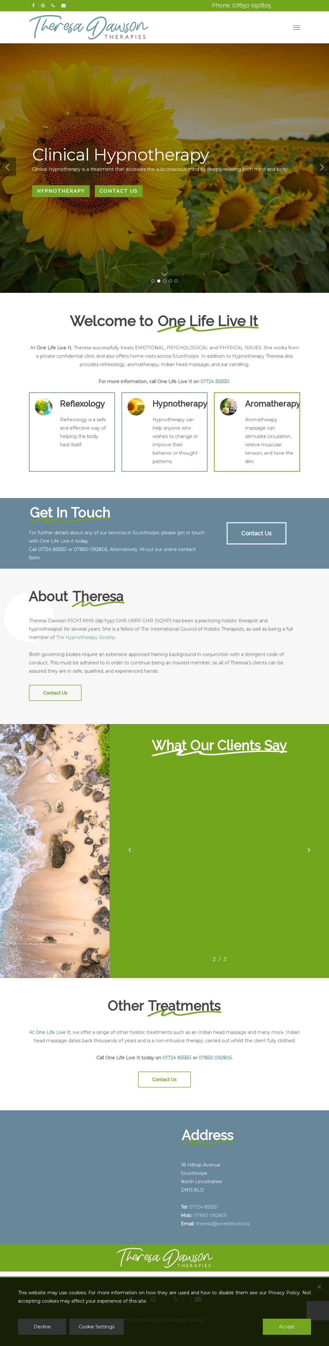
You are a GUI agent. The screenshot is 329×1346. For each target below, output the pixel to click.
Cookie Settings (96, 1327)
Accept (287, 1327)
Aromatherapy (61, 195)
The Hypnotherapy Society (85, 637)
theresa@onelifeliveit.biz (223, 1224)
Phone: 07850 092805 (241, 5)
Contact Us (119, 195)
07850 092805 (90, 549)
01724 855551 (214, 381)
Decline (42, 1327)
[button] (296, 27)
